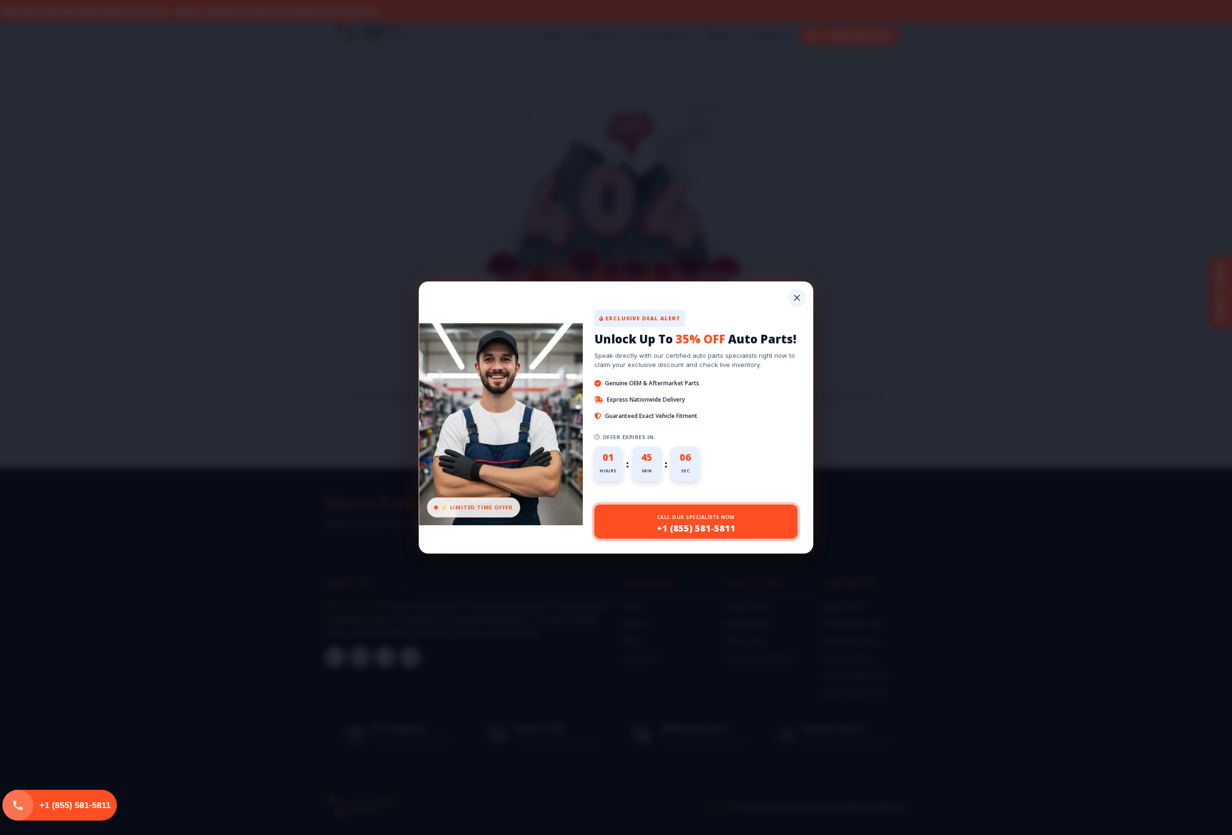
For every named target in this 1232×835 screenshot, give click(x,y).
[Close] (797, 297)
